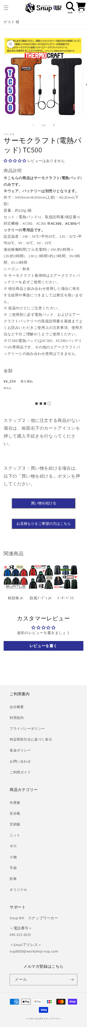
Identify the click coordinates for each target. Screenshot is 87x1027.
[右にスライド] (54, 125)
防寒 (13, 879)
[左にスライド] (33, 125)
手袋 (13, 868)
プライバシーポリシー (27, 728)
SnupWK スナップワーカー (48, 1018)
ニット (15, 835)
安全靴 (15, 813)
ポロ (13, 846)
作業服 (15, 802)
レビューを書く (43, 645)
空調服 (15, 824)
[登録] (71, 979)
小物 (13, 857)
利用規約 (17, 718)
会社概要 (17, 707)
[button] (6, 7)
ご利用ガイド (20, 772)
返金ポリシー (20, 750)
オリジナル (18, 889)
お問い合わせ (20, 761)
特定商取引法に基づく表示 (31, 739)
